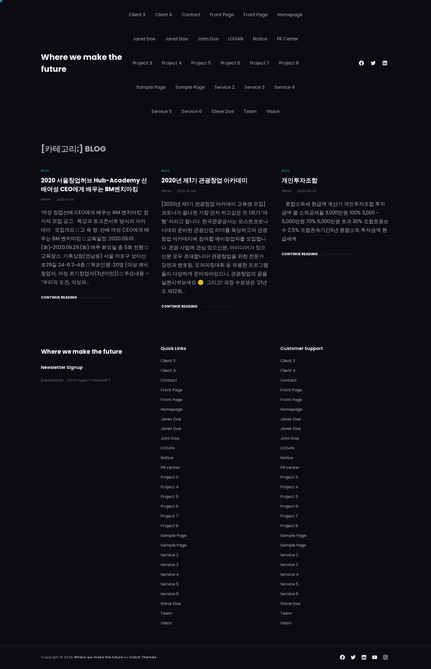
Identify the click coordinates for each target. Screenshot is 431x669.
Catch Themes (143, 657)
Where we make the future (81, 351)
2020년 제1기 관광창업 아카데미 (204, 180)
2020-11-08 (65, 199)
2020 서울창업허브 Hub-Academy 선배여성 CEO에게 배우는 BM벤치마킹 (94, 184)
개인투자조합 (300, 180)
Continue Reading (59, 297)
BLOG (45, 170)
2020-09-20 (307, 191)
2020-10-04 (186, 191)
